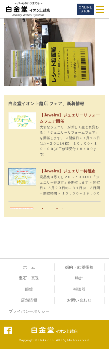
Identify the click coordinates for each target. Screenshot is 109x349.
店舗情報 (29, 300)
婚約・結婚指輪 (79, 267)
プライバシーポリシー (29, 311)
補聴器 (79, 289)
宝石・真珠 (29, 278)
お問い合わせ (79, 300)
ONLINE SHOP (85, 9)
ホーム (29, 267)
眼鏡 (29, 289)
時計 (79, 278)
